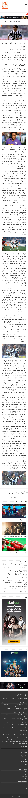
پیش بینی (21, 743)
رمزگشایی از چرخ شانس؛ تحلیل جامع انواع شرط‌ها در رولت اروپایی (14, 583)
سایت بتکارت (24, 774)
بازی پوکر (9, 741)
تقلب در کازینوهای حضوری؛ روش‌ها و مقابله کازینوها (16, 578)
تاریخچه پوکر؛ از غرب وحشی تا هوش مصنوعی (17, 586)
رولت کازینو (18, 739)
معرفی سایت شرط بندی (22, 781)
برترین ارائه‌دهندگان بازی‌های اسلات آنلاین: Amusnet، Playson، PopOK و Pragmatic (16, 570)
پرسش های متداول (23, 769)
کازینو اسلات (20, 737)
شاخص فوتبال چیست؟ (20, 520)
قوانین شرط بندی (23, 776)
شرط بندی (13, 741)
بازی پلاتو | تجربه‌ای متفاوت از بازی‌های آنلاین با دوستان (15, 591)
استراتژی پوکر (9, 734)
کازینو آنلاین (6, 737)
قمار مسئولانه (24, 734)
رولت (9, 739)
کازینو (21, 739)
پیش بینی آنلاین (21, 741)
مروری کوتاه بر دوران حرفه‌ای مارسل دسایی (17, 493)
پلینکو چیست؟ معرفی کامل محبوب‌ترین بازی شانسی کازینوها (14, 580)
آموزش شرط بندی (23, 750)
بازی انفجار (24, 757)
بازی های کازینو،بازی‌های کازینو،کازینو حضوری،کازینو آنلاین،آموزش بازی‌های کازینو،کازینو (15, 736)
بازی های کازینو (5, 741)
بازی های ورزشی (16, 21)
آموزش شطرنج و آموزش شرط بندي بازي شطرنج (14, 536)
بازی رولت (13, 743)
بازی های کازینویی (19, 734)
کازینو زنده (16, 737)
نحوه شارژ (24, 788)
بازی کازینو (25, 743)
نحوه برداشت (24, 786)
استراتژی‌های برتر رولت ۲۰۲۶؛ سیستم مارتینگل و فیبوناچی (15, 568)
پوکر (7, 739)
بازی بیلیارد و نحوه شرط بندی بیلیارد (17, 553)
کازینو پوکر (13, 734)
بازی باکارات (24, 759)
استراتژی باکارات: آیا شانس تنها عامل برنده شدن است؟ (15, 589)
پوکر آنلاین (17, 741)
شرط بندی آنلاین (13, 739)
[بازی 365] (5, 5)
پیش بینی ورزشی (11, 737)
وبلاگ (25, 791)
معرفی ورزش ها (23, 784)
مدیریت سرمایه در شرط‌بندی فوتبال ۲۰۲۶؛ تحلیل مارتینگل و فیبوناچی (14, 564)
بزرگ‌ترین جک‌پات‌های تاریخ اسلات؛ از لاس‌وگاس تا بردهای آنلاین (15, 574)
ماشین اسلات (24, 779)
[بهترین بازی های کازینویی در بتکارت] (14, 17)
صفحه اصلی (23, 21)
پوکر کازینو (17, 743)
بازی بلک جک (24, 761)
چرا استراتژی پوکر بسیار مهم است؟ (10, 497)
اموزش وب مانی (23, 752)
